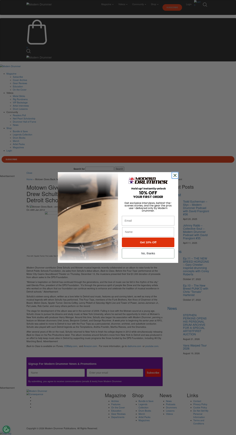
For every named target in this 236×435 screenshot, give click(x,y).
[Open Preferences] (6, 429)
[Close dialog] (175, 175)
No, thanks (148, 253)
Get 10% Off (148, 242)
